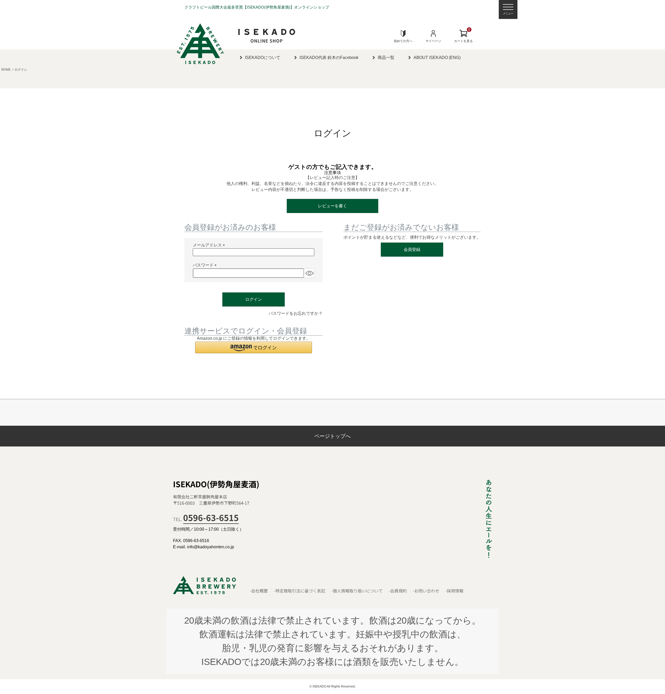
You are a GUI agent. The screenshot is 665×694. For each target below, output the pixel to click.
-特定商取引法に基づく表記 (299, 591)
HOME (6, 69)
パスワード (206, 265)
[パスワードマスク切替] (309, 273)
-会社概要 (259, 591)
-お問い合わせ (426, 591)
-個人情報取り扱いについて (357, 591)
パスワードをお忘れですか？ (296, 313)
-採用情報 (454, 591)
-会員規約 (398, 591)
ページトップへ (332, 436)
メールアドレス (210, 245)
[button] (253, 347)
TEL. (206, 519)
